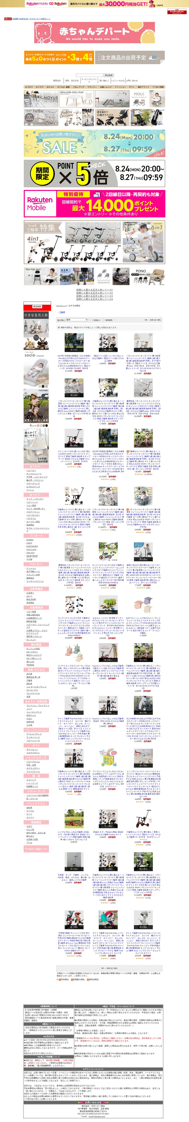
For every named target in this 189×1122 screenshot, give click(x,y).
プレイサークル (33, 693)
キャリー (30, 817)
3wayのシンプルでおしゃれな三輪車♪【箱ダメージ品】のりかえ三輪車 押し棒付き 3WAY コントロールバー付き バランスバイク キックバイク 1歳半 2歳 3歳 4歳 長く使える (108, 671)
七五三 (29, 826)
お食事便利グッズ (34, 618)
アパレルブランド (34, 734)
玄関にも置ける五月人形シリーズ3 (94, 296)
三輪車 (29, 680)
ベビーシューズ (33, 740)
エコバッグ (31, 780)
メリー (29, 709)
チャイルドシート (34, 474)
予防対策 (30, 665)
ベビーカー (31, 470)
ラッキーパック (33, 737)
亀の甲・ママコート (35, 480)
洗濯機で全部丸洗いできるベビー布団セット (31, 19)
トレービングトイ (34, 712)
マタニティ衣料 (33, 575)
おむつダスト (32, 652)
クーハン (30, 490)
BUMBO (30, 540)
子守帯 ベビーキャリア (37, 477)
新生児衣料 (31, 599)
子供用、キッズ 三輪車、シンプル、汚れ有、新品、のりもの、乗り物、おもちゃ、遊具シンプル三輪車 (74, 877)
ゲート (29, 814)
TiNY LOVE (31, 549)
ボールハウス (32, 690)
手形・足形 (31, 765)
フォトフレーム (33, 771)
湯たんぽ (30, 662)
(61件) (148, 898)
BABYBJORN (32, 546)
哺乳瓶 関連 (31, 621)
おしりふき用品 (33, 649)
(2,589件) (148, 474)
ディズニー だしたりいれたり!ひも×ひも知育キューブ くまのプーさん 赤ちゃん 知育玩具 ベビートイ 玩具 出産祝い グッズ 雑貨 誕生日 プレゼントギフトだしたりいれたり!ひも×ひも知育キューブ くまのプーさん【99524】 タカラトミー (108, 779)
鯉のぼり (30, 836)
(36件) (148, 532)
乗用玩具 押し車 (33, 677)
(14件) (113, 479)
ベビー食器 (31, 612)
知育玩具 (30, 722)
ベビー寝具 (31, 505)
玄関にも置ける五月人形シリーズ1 (94, 290)
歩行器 (29, 674)
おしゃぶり (31, 640)
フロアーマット (33, 512)
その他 (29, 559)
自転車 (29, 684)
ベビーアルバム (33, 762)
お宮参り (30, 593)
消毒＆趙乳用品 (33, 615)
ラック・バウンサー (35, 499)
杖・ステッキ (32, 799)
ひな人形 (30, 830)
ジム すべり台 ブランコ (36, 687)
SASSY (29, 543)
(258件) (79, 535)
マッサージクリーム (35, 581)
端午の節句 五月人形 (36, 833)
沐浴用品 (30, 603)
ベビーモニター (33, 515)
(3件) (79, 794)
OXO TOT (30, 553)
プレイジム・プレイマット (37, 705)
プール (29, 843)
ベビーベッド (32, 502)
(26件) (148, 958)
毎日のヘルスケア (34, 655)
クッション (31, 568)
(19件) (113, 588)
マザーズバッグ (33, 483)
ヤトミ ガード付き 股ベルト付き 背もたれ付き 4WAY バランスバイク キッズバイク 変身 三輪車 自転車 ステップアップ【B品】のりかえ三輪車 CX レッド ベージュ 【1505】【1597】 (74, 456)
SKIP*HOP (32, 556)
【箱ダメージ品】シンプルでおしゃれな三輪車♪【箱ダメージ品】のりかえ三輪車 (108, 358)
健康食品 (30, 578)
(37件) (79, 956)
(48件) (113, 958)
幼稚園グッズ (32, 786)
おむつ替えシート (34, 658)
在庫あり (97, 320)
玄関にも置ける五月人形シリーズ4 (94, 299)
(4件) (148, 588)
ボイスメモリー (33, 768)
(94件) (148, 802)
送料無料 (109, 320)
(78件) (113, 530)
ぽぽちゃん (31, 715)
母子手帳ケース (33, 571)
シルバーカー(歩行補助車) (37, 795)
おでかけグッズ (33, 487)
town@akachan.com (97, 1116)
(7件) (79, 467)
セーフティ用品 (33, 522)
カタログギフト (33, 753)
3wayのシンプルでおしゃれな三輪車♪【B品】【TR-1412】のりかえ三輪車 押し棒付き (108, 721)
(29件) (113, 903)
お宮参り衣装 (32, 839)
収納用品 (30, 525)
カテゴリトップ (61, 306)
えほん (29, 718)
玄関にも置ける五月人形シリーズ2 (94, 293)
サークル (30, 811)
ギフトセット (32, 749)
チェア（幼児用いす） (36, 509)
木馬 (28, 696)
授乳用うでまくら (34, 636)
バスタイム (31, 518)
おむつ (29, 596)
